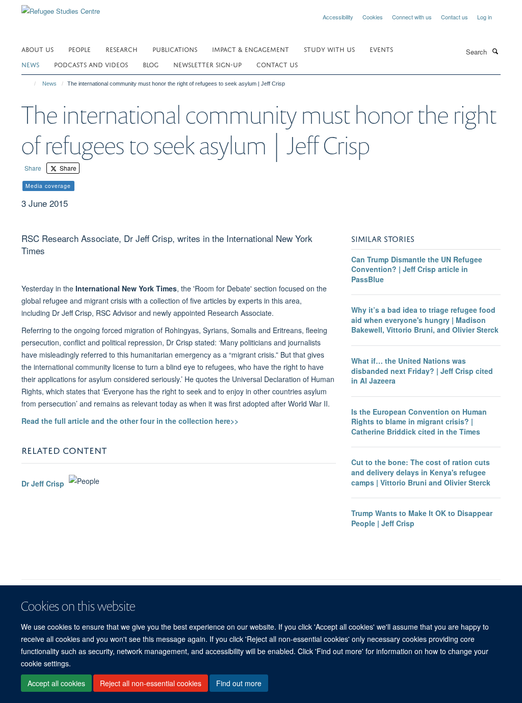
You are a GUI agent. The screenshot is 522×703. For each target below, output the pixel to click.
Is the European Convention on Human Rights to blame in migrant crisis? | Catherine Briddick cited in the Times (419, 422)
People (79, 48)
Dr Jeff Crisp (42, 483)
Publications (174, 48)
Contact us (454, 17)
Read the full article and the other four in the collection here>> (130, 421)
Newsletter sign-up (207, 64)
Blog (151, 64)
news (30, 64)
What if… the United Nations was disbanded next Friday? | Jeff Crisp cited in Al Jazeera (422, 371)
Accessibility (338, 17)
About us (37, 48)
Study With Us (329, 48)
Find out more (239, 683)
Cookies (372, 17)
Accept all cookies (56, 683)
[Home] (30, 83)
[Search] (495, 51)
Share (32, 168)
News (49, 83)
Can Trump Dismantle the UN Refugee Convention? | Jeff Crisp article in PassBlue (416, 269)
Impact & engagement (250, 48)
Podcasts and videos (91, 64)
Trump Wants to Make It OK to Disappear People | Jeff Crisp (421, 518)
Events (381, 48)
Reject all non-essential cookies (150, 683)
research (122, 48)
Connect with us (412, 17)
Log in (484, 17)
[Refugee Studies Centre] (60, 7)
